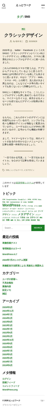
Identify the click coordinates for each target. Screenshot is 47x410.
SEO (7, 202)
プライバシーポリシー (11, 405)
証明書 (28, 220)
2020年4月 (7, 358)
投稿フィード (8, 382)
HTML (29, 199)
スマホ (18, 211)
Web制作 (30, 202)
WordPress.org (10, 389)
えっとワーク (23, 5)
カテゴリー (5, 208)
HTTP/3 (34, 199)
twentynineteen (15, 202)
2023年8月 (7, 322)
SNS (7, 170)
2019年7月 (7, 361)
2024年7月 (7, 314)
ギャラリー (21, 208)
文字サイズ (34, 217)
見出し (19, 220)
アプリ (23, 206)
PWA (3, 202)
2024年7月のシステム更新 (14, 260)
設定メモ (6, 290)
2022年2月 (7, 336)
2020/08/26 (33, 41)
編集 (12, 220)
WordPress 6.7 (9, 254)
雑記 (23, 29)
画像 (7, 220)
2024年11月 (8, 311)
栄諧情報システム (25, 183)
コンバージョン (29, 208)
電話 (38, 220)
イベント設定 (38, 206)
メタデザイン (29, 170)
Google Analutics (11, 199)
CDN (3, 199)
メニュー (38, 214)
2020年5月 (7, 354)
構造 (41, 217)
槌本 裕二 (19, 41)
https (39, 199)
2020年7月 (7, 351)
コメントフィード (11, 386)
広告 (27, 217)
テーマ (40, 211)
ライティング (15, 217)
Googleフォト (22, 199)
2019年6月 (7, 365)
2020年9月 (7, 343)
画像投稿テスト (9, 243)
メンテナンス (6, 217)
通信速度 (33, 220)
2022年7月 (7, 329)
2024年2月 (7, 318)
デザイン (6, 214)
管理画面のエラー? (11, 248)
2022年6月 (7, 332)
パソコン (14, 214)
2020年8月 (7, 347)
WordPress (11, 205)
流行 (3, 220)
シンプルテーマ (16, 170)
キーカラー (13, 208)
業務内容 (6, 286)
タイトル (30, 211)
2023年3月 (7, 325)
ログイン (6, 379)
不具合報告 (7, 283)
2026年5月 (7, 307)
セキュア (24, 211)
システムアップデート (8, 211)
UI (21, 202)
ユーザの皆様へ (9, 279)
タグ (35, 211)
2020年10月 (8, 340)
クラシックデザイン (23, 35)
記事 (23, 220)
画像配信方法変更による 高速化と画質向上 (23, 265)
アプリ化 (30, 206)
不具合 (22, 217)
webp (25, 202)
